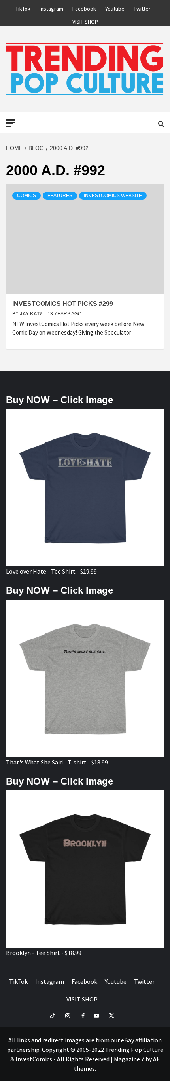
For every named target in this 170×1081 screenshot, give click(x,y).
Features (59, 195)
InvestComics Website (113, 195)
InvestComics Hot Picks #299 (62, 303)
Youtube (115, 7)
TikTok (22, 7)
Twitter (142, 7)
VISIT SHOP (85, 20)
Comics (26, 195)
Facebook (84, 7)
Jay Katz (31, 314)
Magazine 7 (129, 1059)
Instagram (51, 7)
